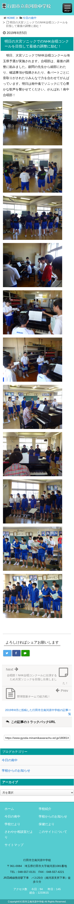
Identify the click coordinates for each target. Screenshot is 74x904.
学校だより (12, 824)
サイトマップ (14, 845)
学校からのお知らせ (16, 770)
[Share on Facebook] (16, 653)
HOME (11, 17)
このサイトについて (53, 831)
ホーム (9, 808)
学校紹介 (45, 808)
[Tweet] (7, 653)
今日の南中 (30, 17)
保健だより (46, 824)
